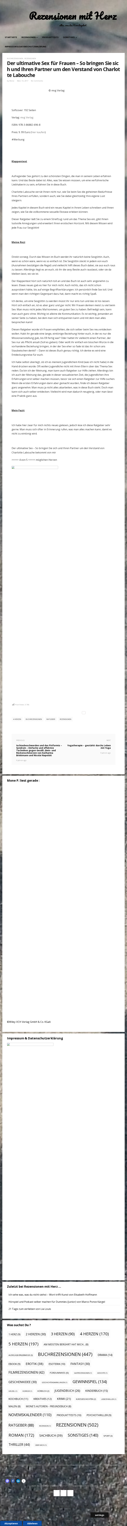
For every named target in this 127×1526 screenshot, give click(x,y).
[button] (7, 1481)
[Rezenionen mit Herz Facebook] (56, 1492)
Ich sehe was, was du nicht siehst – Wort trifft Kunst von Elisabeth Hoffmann (53, 1294)
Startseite (11, 37)
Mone (11, 81)
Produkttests (50, 37)
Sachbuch (51, 1435)
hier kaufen (38, 132)
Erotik (34, 1364)
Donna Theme (67, 1485)
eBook (14, 1364)
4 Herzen (17, 719)
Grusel (13, 1391)
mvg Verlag (26, 117)
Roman (21, 1435)
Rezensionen (29, 37)
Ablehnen (32, 1523)
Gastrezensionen (83, 1373)
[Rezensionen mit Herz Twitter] (63, 1492)
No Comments (37, 81)
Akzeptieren (11, 1523)
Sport (107, 1435)
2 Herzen (36, 1334)
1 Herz (14, 1334)
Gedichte (102, 1373)
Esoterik (57, 1364)
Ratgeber (50, 719)
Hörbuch (43, 1391)
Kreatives (42, 1399)
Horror (27, 1391)
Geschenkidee (23, 1382)
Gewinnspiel (89, 1381)
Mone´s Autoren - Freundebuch (48, 1406)
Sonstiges (69, 37)
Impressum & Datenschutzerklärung (25, 46)
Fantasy (80, 1364)
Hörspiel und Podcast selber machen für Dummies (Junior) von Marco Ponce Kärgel (57, 1301)
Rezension (45, 1426)
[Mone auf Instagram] (70, 1492)
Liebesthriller (108, 1399)
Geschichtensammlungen (54, 1382)
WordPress (92, 1485)
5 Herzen (23, 1344)
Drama (105, 1355)
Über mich (41, 1445)
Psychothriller (99, 1415)
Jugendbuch (67, 1391)
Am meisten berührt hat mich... (66, 1344)
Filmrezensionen (26, 1372)
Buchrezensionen (15, 58)
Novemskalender (30, 1414)
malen (15, 1406)
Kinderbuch (96, 1391)
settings (99, 1515)
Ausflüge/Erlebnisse (21, 1355)
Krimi (64, 1399)
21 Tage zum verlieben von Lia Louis (30, 1309)
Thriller (19, 1444)
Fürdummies (59, 1372)
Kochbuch (18, 1399)
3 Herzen (63, 1333)
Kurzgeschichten (86, 1399)
